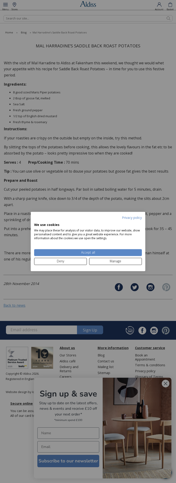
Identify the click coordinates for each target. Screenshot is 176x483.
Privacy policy (132, 217)
